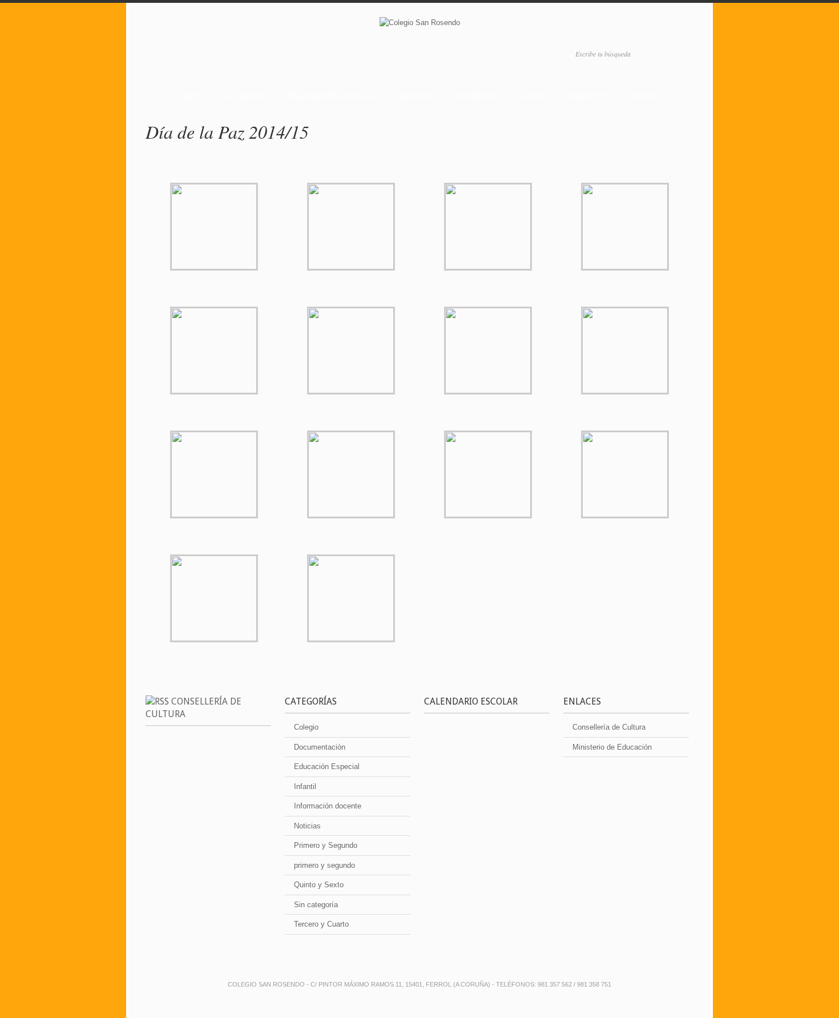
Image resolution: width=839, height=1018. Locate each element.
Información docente (327, 806)
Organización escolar (330, 96)
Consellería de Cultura (609, 727)
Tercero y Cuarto (321, 924)
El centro (244, 96)
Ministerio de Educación (612, 747)
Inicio (191, 96)
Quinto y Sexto (319, 884)
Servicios (415, 96)
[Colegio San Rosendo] (419, 24)
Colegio (306, 727)
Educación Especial (327, 766)
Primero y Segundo (325, 845)
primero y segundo (324, 865)
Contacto (588, 96)
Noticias (307, 826)
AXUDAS (644, 96)
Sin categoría (316, 904)
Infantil (305, 786)
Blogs (534, 96)
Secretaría (478, 96)
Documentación (319, 747)
